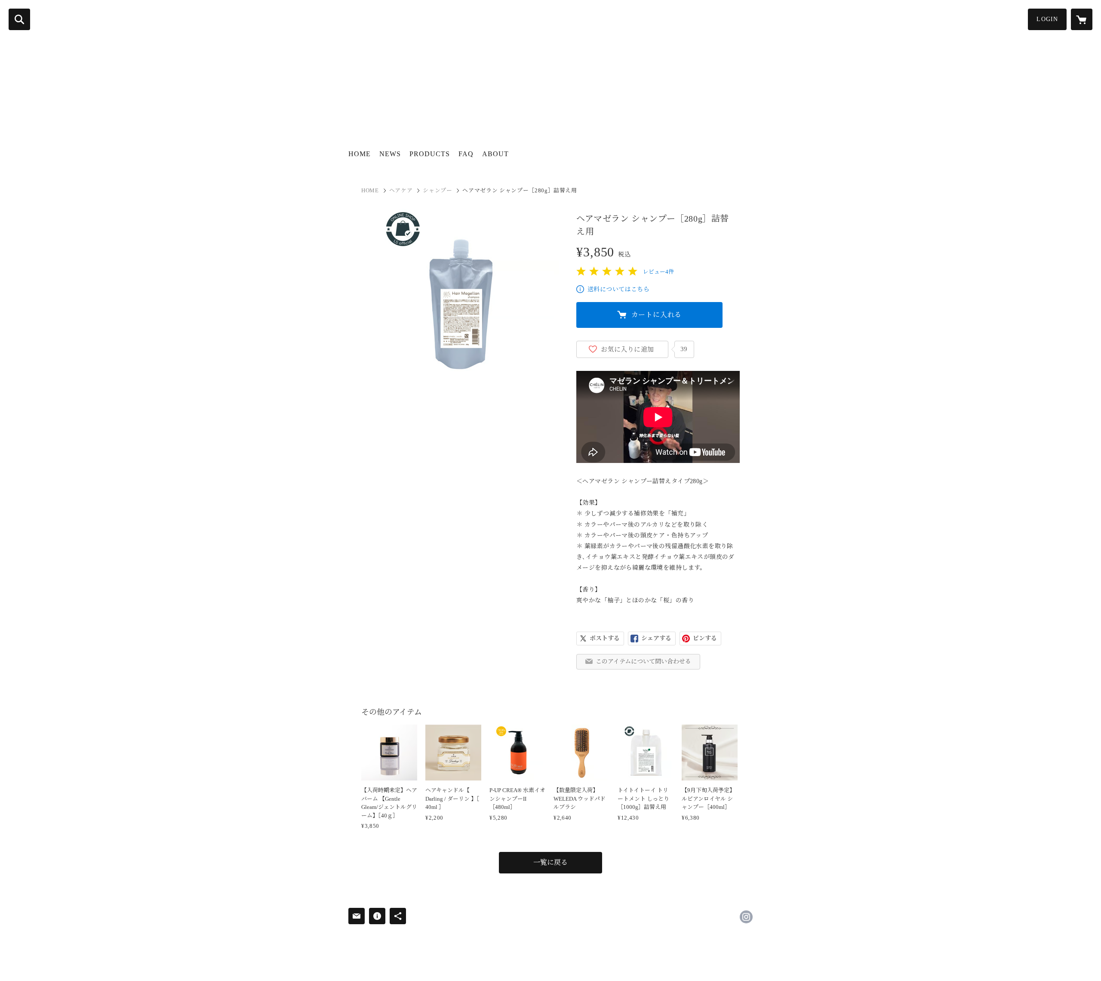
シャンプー (437, 190)
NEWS (390, 153)
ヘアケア (401, 190)
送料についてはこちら (618, 289)
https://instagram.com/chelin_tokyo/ (746, 916)
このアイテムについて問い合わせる (643, 661)
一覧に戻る (550, 862)
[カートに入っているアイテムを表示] (1081, 19)
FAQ (466, 153)
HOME (359, 153)
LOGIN (1047, 19)
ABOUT (495, 153)
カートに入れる (656, 314)
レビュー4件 (658, 271)
